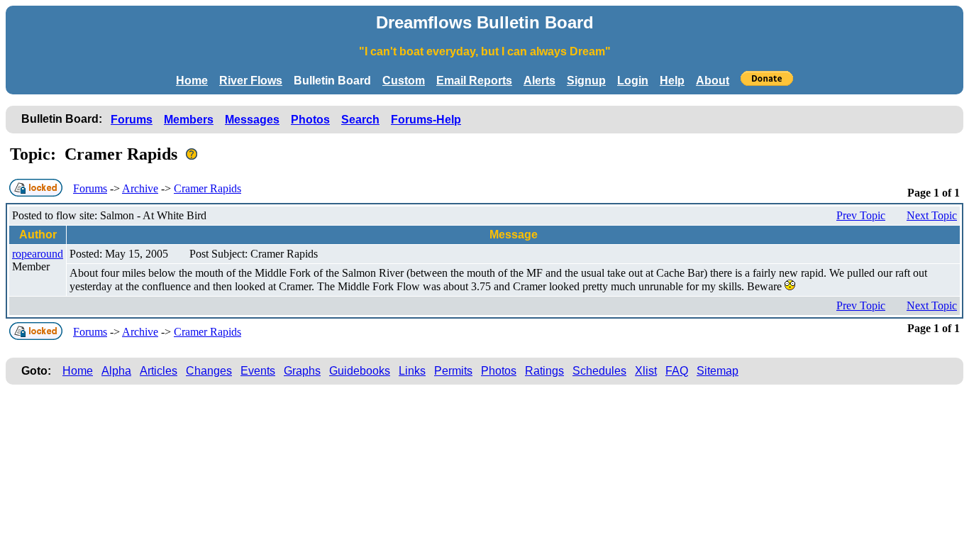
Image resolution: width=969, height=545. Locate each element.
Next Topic (932, 215)
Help (672, 81)
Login (632, 81)
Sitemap (717, 371)
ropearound (37, 254)
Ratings (544, 371)
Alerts (539, 81)
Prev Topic (860, 215)
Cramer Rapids (207, 188)
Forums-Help (426, 120)
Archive (140, 188)
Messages (252, 120)
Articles (158, 371)
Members (189, 120)
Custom (403, 81)
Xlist (646, 371)
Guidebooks (359, 371)
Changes (209, 371)
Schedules (599, 371)
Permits (453, 371)
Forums (132, 120)
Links (412, 371)
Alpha (116, 371)
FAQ (676, 371)
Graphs (302, 371)
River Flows (250, 81)
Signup (586, 81)
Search (360, 120)
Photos (310, 120)
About (712, 81)
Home (192, 81)
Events (257, 371)
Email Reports (474, 81)
